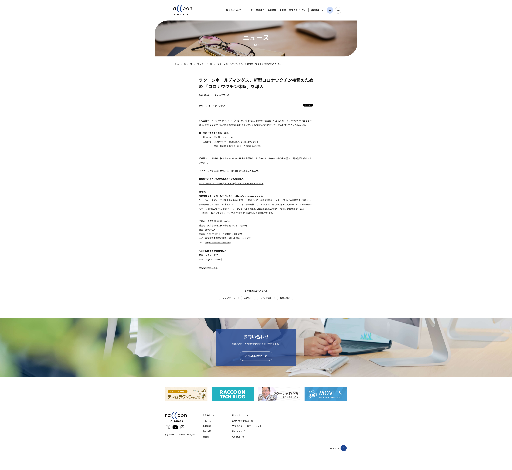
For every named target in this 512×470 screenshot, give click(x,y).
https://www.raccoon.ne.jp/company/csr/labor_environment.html (231, 183)
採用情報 (315, 10)
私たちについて (233, 10)
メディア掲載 (265, 298)
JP (330, 10)
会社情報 (272, 10)
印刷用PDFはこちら (208, 267)
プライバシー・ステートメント (247, 426)
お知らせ (248, 298)
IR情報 (282, 10)
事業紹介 (260, 10)
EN (338, 10)
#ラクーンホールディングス (212, 105)
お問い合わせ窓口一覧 (256, 356)
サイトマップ (238, 431)
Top (177, 64)
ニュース (248, 10)
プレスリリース (204, 64)
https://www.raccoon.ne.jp (218, 242)
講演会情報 (285, 298)
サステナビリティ (297, 10)
